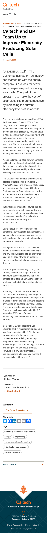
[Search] (15, 14)
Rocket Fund (8, 9)
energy (7, 437)
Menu (5, 14)
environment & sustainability (17, 442)
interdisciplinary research (15, 447)
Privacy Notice (31, 525)
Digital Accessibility (15, 525)
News (19, 23)
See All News (9, 464)
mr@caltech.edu (12, 391)
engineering (20, 437)
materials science (12, 452)
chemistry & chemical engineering (19, 431)
